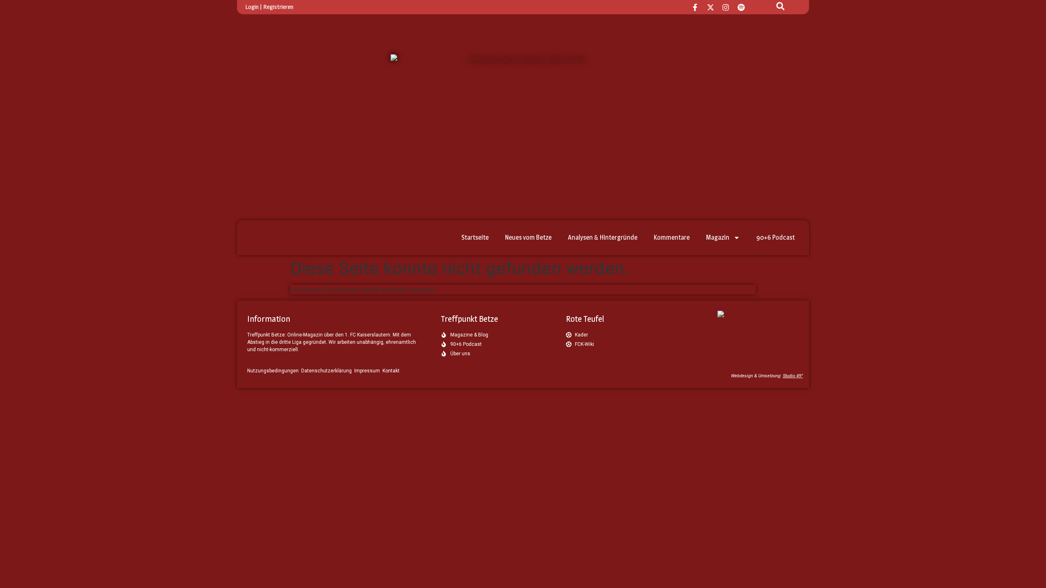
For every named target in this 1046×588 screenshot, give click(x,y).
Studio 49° (793, 376)
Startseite (475, 237)
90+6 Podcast (775, 237)
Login (252, 7)
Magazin (717, 237)
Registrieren (278, 7)
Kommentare (672, 237)
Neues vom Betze (528, 237)
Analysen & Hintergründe (602, 237)
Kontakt (391, 371)
